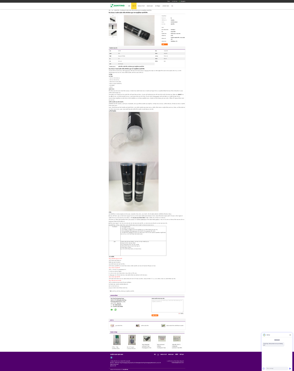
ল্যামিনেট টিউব (116, 10)
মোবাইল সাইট (113, 365)
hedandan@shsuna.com (178, 362)
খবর (172, 6)
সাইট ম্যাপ (182, 354)
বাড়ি (129, 6)
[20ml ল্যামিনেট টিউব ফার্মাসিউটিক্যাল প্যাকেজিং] (163, 325)
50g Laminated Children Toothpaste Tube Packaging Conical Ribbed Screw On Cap (161, 348)
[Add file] (264, 368)
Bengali (182, 1)
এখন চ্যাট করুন (174, 1)
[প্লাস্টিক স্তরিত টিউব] (138, 325)
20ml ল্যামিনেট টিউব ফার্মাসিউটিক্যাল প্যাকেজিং (174, 325)
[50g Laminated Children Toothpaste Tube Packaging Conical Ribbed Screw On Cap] (162, 338)
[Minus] (290, 335)
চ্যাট (163, 44)
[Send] (290, 368)
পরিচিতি (176, 354)
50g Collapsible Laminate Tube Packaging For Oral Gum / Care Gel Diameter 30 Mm (146, 348)
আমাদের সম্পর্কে (141, 6)
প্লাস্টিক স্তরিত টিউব (145, 325)
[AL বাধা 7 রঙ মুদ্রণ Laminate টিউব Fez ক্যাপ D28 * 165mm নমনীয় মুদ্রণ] (132, 340)
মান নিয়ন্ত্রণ (157, 6)
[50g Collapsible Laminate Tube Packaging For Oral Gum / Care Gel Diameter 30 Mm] (147, 338)
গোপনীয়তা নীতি (113, 361)
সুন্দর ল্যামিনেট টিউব (118, 325)
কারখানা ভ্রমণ (150, 6)
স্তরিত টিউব (114, 291)
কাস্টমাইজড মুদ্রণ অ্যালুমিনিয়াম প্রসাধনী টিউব (127, 291)
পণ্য (133, 6)
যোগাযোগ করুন (165, 6)
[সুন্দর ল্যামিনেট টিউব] (112, 325)
